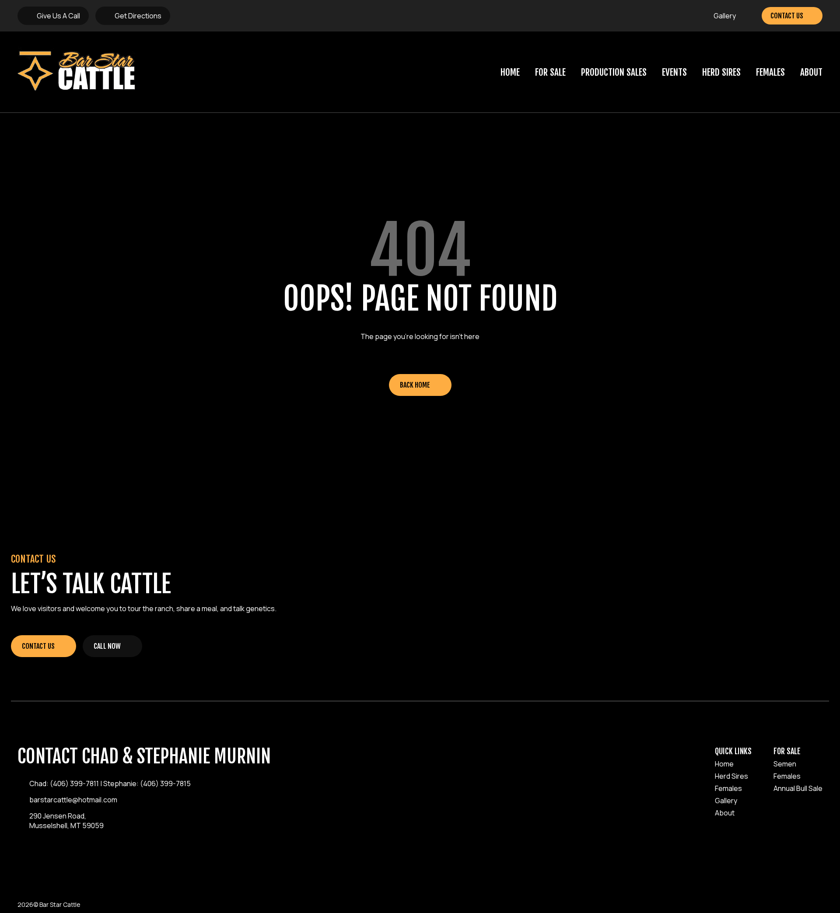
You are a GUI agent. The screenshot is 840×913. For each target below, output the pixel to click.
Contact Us (786, 15)
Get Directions (138, 16)
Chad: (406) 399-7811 (64, 783)
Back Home (415, 385)
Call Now (107, 646)
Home (510, 72)
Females (770, 72)
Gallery (725, 16)
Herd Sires (721, 72)
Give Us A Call (58, 16)
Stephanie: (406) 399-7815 (147, 783)
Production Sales (614, 72)
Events (674, 72)
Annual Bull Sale (798, 788)
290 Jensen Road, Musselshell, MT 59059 (66, 820)
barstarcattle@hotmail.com (73, 800)
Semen (785, 764)
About (811, 72)
